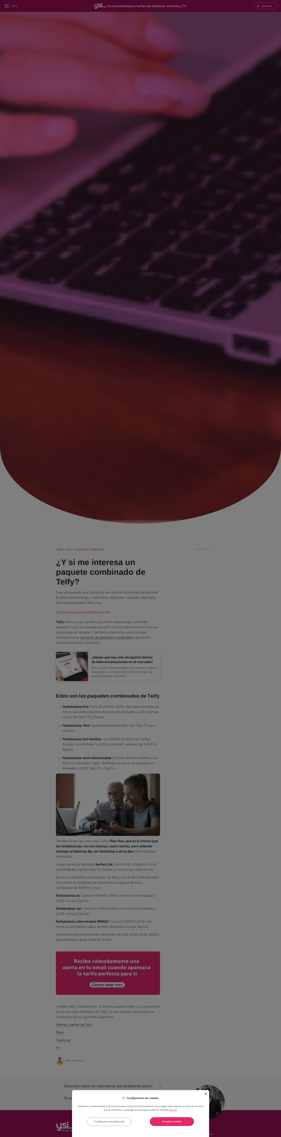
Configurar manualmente (109, 1121)
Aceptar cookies (172, 1121)
